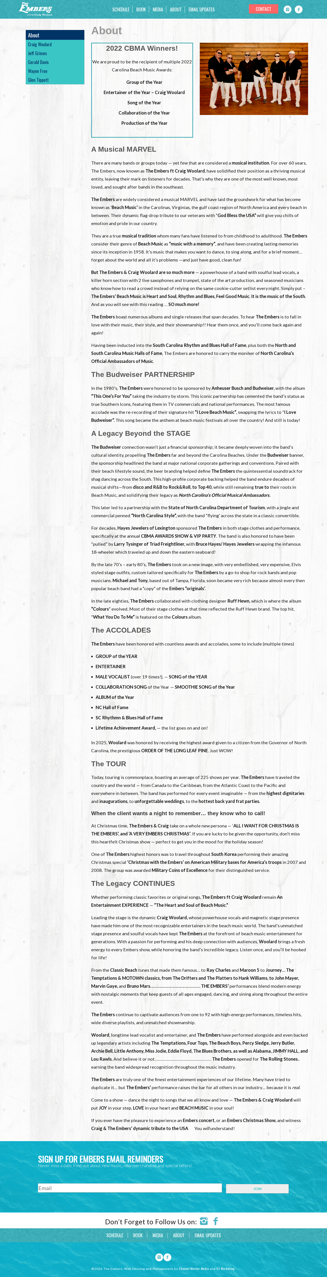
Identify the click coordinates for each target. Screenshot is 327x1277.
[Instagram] (287, 9)
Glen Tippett (38, 79)
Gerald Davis (38, 62)
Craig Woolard (40, 44)
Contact (263, 9)
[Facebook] (299, 9)
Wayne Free (37, 71)
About (33, 35)
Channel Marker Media (194, 1268)
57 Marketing (225, 1268)
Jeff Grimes (37, 53)
